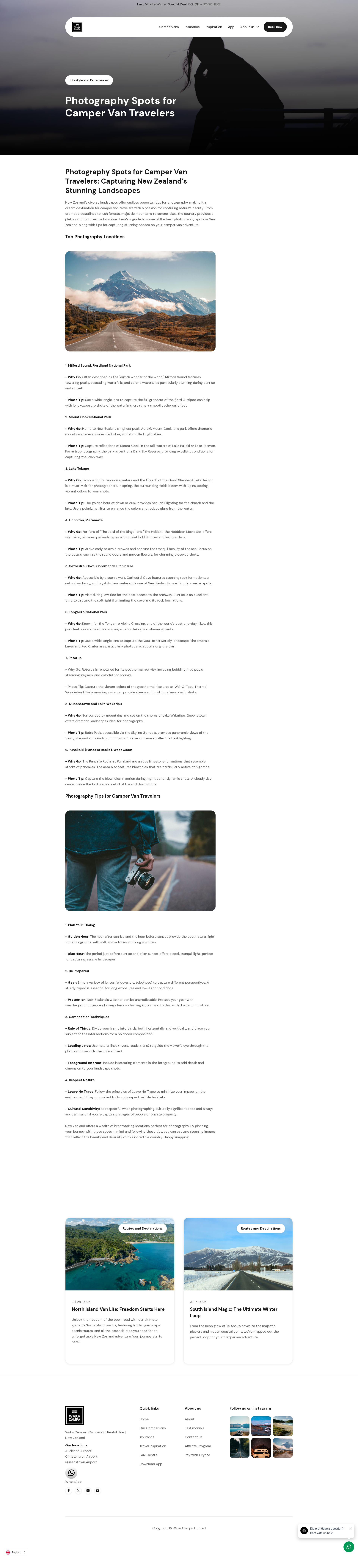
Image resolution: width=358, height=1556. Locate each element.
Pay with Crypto (197, 1455)
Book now (275, 27)
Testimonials (194, 1428)
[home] (79, 27)
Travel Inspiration (152, 1446)
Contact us (193, 1437)
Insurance (192, 27)
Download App (150, 1464)
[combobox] (16, 1552)
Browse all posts (272, 1207)
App (231, 27)
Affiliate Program (198, 1446)
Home (144, 1419)
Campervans (169, 27)
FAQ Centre (148, 1455)
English (16, 1552)
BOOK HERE (212, 4)
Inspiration (214, 27)
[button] (249, 27)
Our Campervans (152, 1428)
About (189, 1419)
